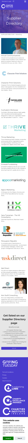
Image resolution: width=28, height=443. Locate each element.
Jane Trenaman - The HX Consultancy (10, 216)
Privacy (4, 375)
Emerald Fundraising (9, 164)
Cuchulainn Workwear (9, 110)
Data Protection (6, 381)
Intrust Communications (10, 56)
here (4, 434)
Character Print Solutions (11, 83)
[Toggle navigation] (25, 1)
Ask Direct (5, 268)
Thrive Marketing (7, 137)
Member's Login (6, 1)
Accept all (8, 438)
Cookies (4, 378)
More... (20, 63)
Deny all (20, 438)
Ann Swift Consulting (9, 295)
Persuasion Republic (9, 241)
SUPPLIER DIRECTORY (7, 34)
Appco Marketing (7, 190)
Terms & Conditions (7, 372)
